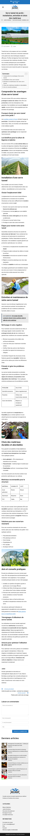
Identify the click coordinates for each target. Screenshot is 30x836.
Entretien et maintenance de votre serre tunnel (13, 82)
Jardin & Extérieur (7, 809)
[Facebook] (13, 2)
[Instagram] (15, 2)
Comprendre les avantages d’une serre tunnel (13, 77)
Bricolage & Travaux (7, 812)
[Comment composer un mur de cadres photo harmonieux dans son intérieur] (4, 776)
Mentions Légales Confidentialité (10, 829)
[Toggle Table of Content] (25, 74)
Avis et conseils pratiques (10, 87)
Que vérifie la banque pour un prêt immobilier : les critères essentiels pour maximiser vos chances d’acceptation (17, 757)
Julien (14, 46)
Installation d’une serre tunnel (11, 79)
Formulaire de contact (8, 822)
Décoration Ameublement (9, 811)
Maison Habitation (7, 807)
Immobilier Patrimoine (8, 814)
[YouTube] (17, 2)
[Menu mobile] (3, 7)
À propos (5, 827)
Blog (4, 826)
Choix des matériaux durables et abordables (15, 85)
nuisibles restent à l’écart (10, 119)
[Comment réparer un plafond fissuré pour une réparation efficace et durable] (4, 771)
